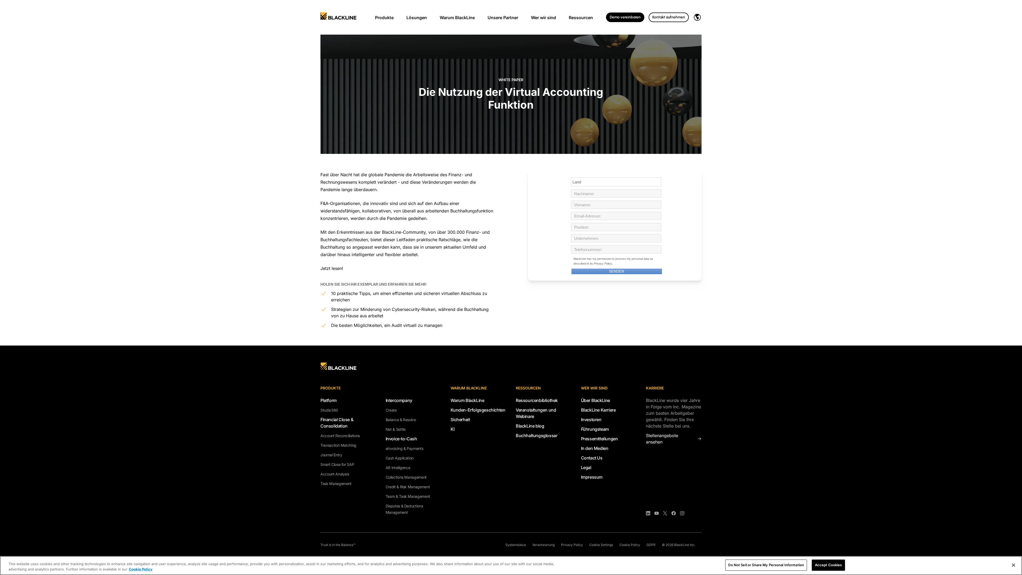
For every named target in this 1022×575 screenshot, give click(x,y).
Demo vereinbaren (625, 17)
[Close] (1013, 565)
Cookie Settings (601, 545)
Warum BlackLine (457, 17)
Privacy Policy (603, 263)
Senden (616, 271)
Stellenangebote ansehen (662, 439)
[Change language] (697, 17)
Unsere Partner (503, 17)
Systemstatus (515, 545)
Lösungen (416, 17)
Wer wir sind (543, 17)
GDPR (651, 545)
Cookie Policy (629, 545)
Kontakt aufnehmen (668, 17)
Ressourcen (581, 17)
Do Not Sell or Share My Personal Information (766, 565)
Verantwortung (543, 545)
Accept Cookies (828, 565)
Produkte (384, 17)
